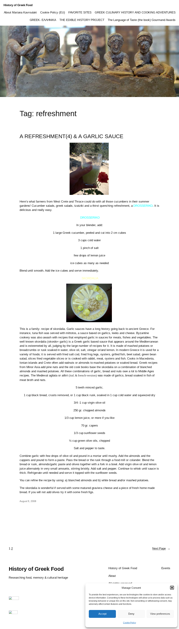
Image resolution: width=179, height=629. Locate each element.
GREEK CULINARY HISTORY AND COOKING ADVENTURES (135, 12)
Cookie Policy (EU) (52, 12)
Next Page (161, 548)
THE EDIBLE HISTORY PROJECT (81, 20)
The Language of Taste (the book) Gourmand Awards (142, 20)
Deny (131, 613)
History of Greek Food (18, 5)
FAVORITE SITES (80, 12)
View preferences (160, 613)
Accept (102, 613)
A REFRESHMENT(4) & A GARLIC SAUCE (71, 136)
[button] (172, 587)
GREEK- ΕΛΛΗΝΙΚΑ (43, 20)
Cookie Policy (129, 622)
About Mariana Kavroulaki (20, 12)
